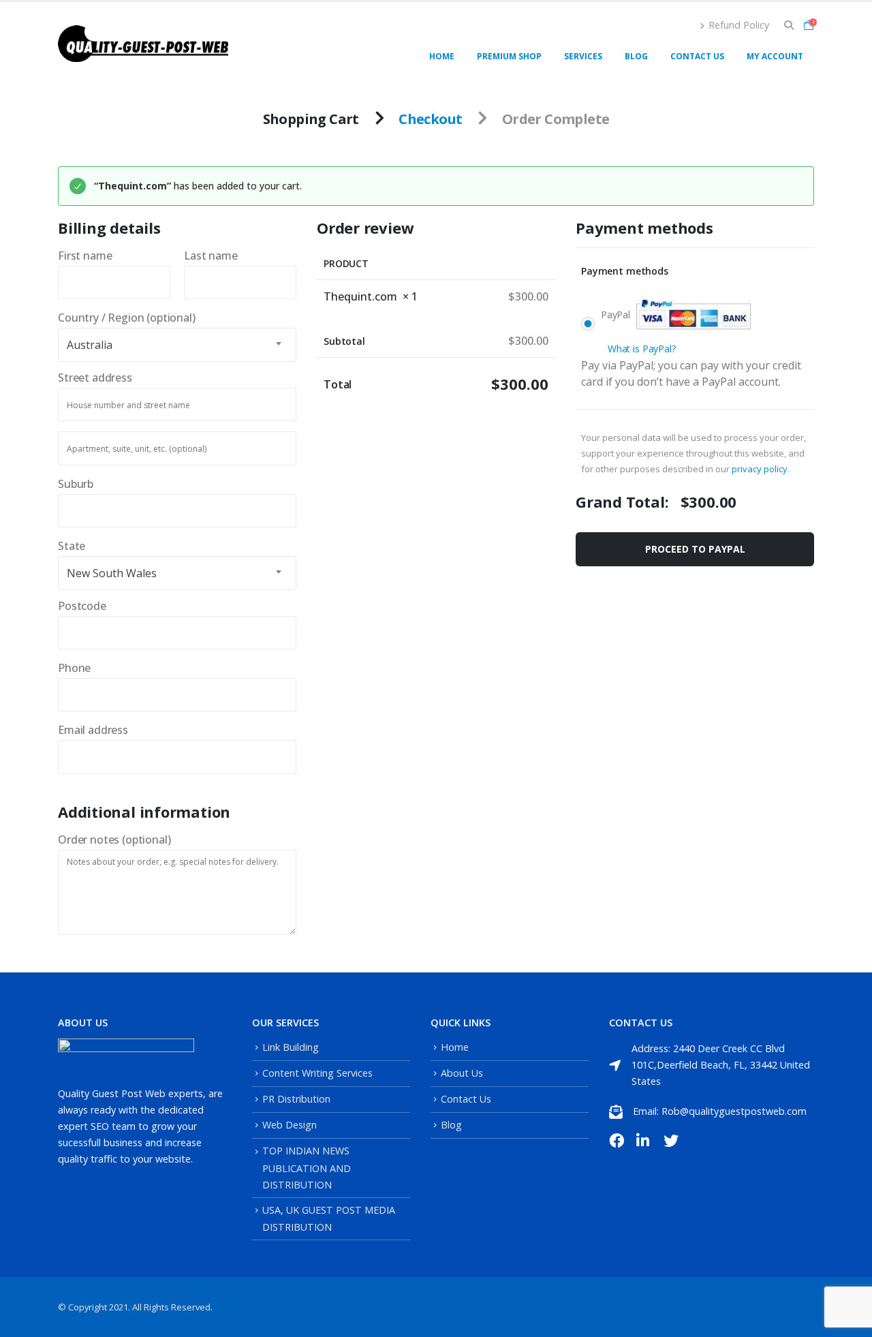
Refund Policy (738, 24)
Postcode (86, 605)
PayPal (638, 331)
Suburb (80, 483)
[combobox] (177, 345)
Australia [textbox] (89, 344)
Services (583, 56)
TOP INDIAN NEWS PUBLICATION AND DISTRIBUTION (306, 1167)
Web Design (289, 1124)
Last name (215, 255)
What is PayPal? (642, 348)
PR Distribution (296, 1098)
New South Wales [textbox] (112, 573)
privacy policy (760, 469)
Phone (78, 667)
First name (89, 255)
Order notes (114, 839)
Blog (636, 56)
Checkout (430, 119)
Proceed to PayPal (695, 548)
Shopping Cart (311, 119)
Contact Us (697, 56)
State (76, 545)
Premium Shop (509, 56)
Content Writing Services (317, 1072)
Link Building (290, 1047)
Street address (99, 377)
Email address (97, 729)
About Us (462, 1072)
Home (441, 56)
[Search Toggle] (788, 25)
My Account (775, 56)
